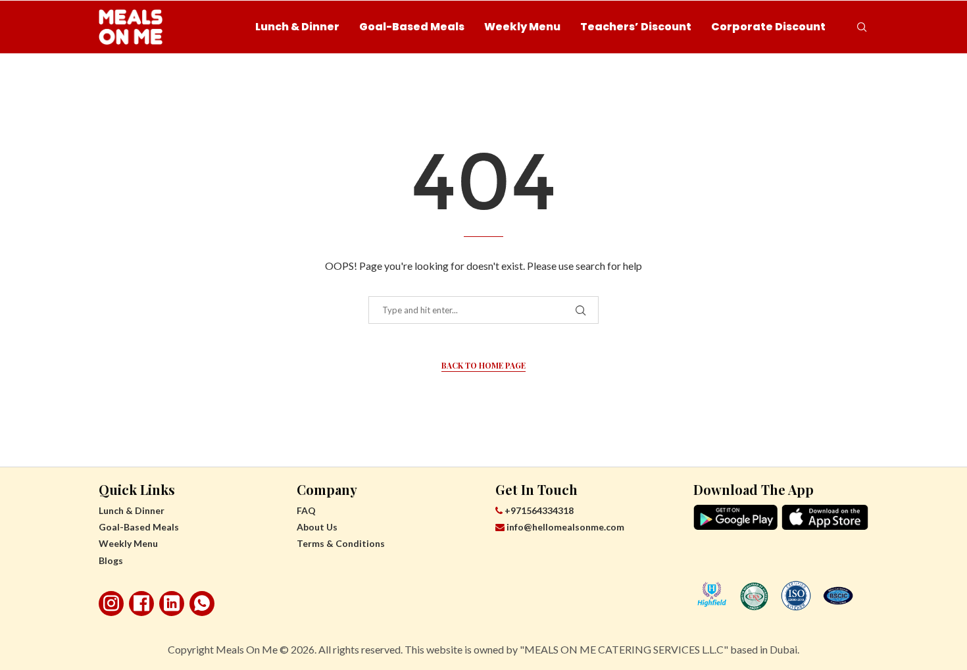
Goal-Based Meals (411, 26)
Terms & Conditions (341, 543)
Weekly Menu (522, 26)
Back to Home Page (483, 365)
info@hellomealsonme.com (565, 526)
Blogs (111, 560)
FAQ (306, 510)
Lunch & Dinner (297, 26)
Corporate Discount (768, 26)
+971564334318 (538, 510)
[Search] (861, 27)
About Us (317, 526)
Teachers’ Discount (635, 26)
